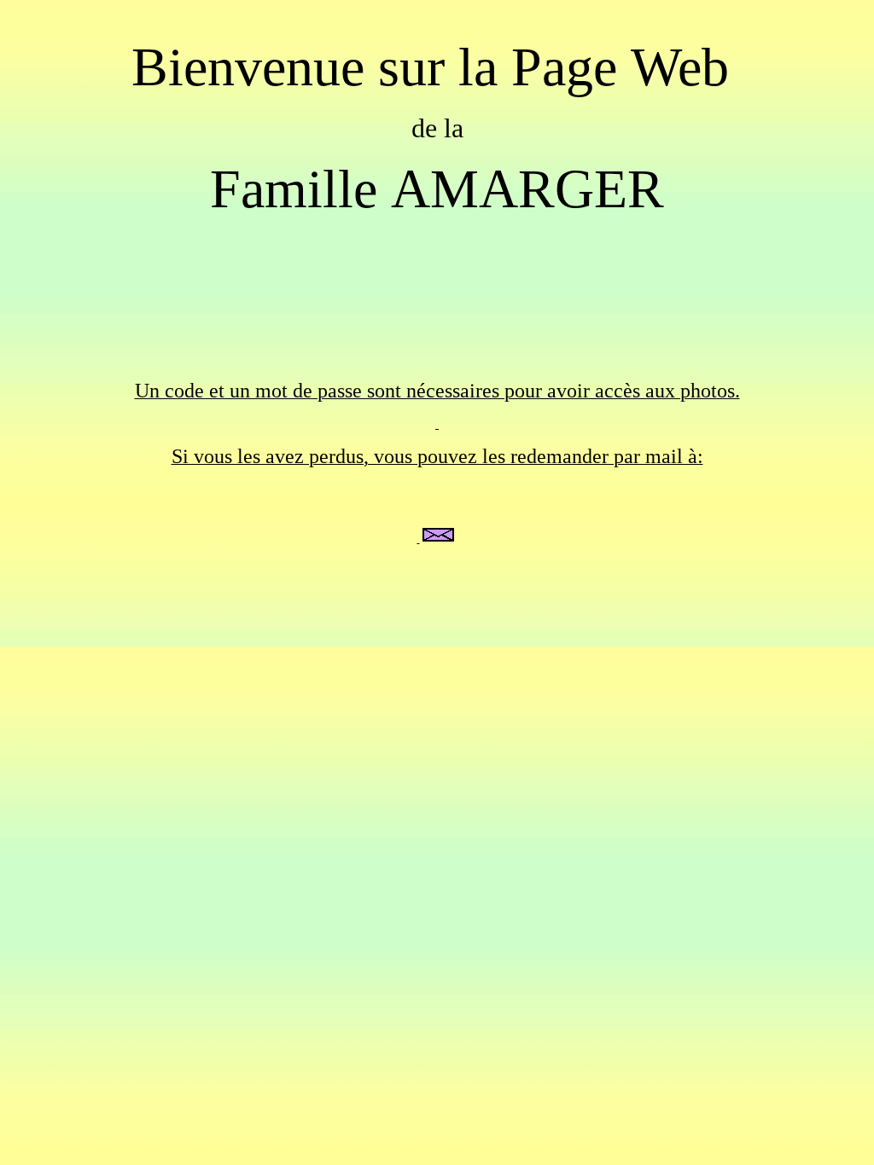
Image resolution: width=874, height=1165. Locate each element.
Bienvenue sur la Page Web (437, 67)
